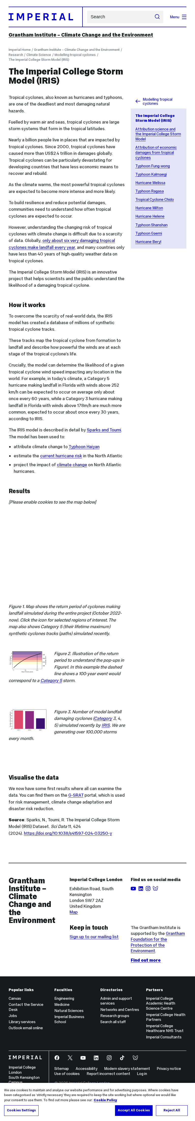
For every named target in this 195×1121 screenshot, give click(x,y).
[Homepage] (46, 17)
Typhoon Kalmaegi (151, 174)
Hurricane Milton (149, 207)
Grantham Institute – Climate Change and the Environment (81, 35)
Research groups (114, 1015)
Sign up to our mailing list (94, 937)
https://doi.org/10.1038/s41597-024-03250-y (68, 833)
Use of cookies (67, 1073)
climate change (72, 464)
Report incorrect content (108, 1073)
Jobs (13, 1015)
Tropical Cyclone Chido (154, 199)
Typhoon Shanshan (151, 224)
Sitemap (61, 1068)
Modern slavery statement (127, 1068)
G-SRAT (76, 795)
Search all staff (113, 1021)
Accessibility (87, 1068)
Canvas (15, 998)
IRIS (106, 725)
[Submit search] (157, 17)
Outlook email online (26, 1027)
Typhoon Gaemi (148, 233)
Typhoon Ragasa (149, 191)
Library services (22, 1021)
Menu (174, 16)
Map (74, 912)
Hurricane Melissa (150, 182)
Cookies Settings (21, 1110)
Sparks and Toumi (104, 430)
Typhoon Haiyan (84, 446)
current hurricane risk (61, 456)
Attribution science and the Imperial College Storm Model (158, 134)
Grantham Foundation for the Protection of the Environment (158, 942)
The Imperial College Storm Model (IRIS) (39, 59)
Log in (142, 1073)
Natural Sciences (69, 1010)
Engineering (64, 998)
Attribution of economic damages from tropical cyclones (156, 152)
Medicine (62, 1004)
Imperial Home (20, 50)
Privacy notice (169, 1068)
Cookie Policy (105, 1100)
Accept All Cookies (134, 1110)
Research (16, 55)
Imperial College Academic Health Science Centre (160, 1003)
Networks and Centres (119, 1009)
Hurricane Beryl (148, 241)
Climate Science (38, 55)
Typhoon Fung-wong (152, 165)
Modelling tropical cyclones (75, 55)
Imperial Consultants (164, 1037)
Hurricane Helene (150, 216)
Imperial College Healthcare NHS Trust (165, 1028)
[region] (97, 1102)
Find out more (146, 960)
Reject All (172, 1110)
